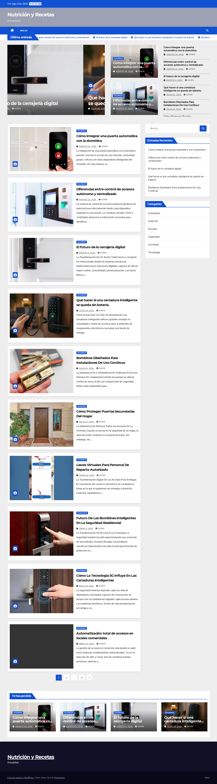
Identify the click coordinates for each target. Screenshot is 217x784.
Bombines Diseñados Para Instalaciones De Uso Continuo (181, 104)
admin (38, 109)
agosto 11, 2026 (124, 109)
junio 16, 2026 (87, 475)
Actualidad (154, 213)
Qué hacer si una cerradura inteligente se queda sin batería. (54, 100)
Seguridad (17, 93)
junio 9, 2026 (86, 528)
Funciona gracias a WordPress (20, 778)
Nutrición (153, 221)
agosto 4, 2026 (174, 80)
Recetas (152, 229)
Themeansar (59, 778)
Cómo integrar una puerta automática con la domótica (134, 67)
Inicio (24, 30)
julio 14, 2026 (86, 422)
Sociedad (153, 244)
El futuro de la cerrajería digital (181, 76)
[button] (207, 30)
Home (207, 778)
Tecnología (82, 513)
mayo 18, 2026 (86, 586)
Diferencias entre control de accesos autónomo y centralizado (133, 104)
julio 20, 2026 (174, 109)
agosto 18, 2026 (125, 71)
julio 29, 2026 (22, 109)
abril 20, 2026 (86, 644)
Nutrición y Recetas (30, 15)
